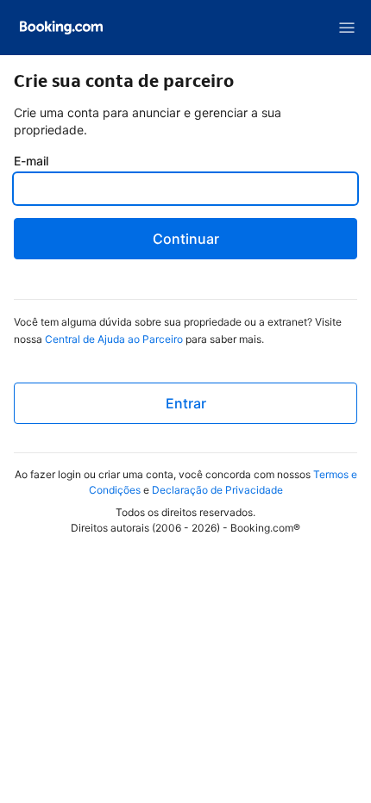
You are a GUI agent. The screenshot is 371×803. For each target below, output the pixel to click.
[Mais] (347, 27)
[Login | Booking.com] (61, 27)
